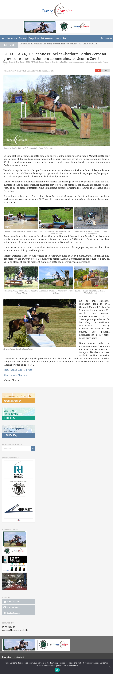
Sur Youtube (12, 607)
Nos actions (12, 38)
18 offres (8, 418)
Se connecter (106, 38)
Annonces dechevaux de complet (12, 412)
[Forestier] (56, 22)
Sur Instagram (13, 613)
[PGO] (14, 581)
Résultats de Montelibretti (18, 369)
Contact (20, 657)
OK (57, 670)
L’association (60, 38)
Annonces (23, 38)
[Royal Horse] (18, 469)
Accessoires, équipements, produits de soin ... (15, 429)
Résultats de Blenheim (15, 375)
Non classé (20, 62)
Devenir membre (11, 400)
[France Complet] (56, 10)
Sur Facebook (12, 601)
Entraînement (47, 38)
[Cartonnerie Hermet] (18, 508)
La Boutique (9, 435)
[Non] (109, 666)
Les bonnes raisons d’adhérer (16, 396)
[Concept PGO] (18, 489)
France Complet (9, 62)
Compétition (34, 38)
